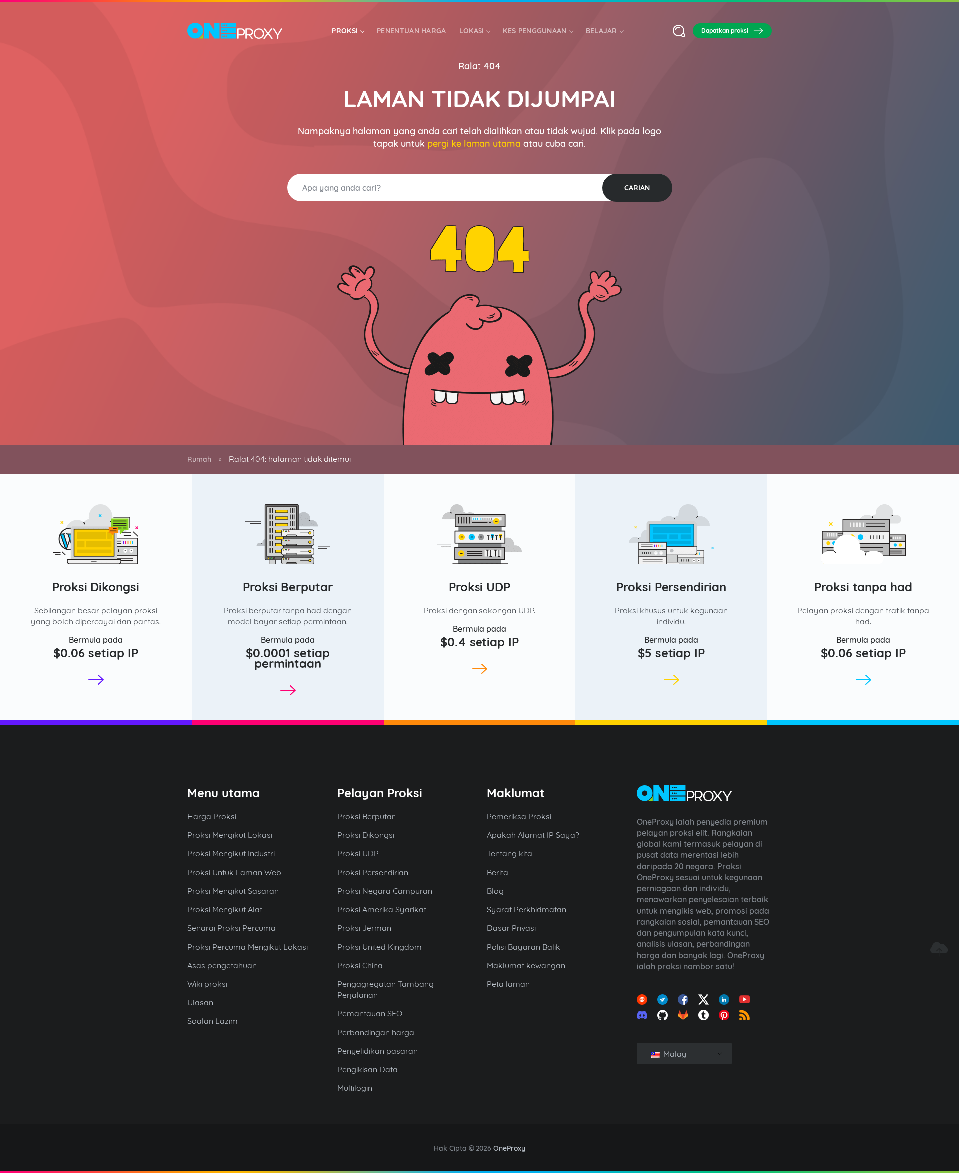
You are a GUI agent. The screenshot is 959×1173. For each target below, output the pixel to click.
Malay (673, 1054)
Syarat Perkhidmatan (526, 909)
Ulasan (200, 1002)
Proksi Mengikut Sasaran (233, 891)
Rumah (199, 459)
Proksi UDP (480, 586)
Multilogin (354, 1088)
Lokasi (471, 30)
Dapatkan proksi (724, 30)
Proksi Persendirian (671, 586)
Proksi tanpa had (863, 586)
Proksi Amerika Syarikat (381, 909)
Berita (497, 872)
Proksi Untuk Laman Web (234, 872)
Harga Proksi (211, 816)
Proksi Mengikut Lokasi (229, 835)
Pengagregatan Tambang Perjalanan (385, 989)
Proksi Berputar (288, 586)
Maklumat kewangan (526, 965)
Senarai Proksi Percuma (231, 928)
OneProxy (509, 1148)
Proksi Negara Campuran (384, 891)
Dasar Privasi (511, 928)
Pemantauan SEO (369, 1013)
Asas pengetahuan (222, 965)
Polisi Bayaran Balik (523, 947)
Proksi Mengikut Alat (224, 909)
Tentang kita (509, 853)
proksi (345, 30)
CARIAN (637, 187)
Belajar (601, 30)
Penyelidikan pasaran (377, 1051)
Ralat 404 (479, 66)
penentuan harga (411, 30)
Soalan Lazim (212, 1021)
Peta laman (508, 984)
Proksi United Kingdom (379, 947)
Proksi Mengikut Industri (231, 853)
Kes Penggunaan (534, 30)
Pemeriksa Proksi (519, 816)
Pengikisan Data (367, 1069)
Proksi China (360, 965)
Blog (495, 891)
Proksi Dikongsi (96, 586)
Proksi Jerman (364, 928)
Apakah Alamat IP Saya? (533, 835)
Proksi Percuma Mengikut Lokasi (247, 947)
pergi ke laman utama (474, 143)
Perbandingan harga (375, 1032)
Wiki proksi (207, 984)
